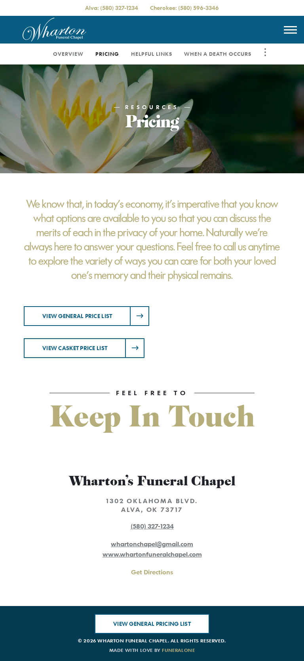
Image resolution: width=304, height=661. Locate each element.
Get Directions (152, 572)
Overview (68, 53)
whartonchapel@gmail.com (152, 544)
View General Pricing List (152, 623)
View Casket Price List (74, 348)
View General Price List (77, 316)
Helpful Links (151, 53)
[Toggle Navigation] (265, 52)
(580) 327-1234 (119, 7)
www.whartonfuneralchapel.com (152, 554)
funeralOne (178, 650)
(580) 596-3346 (198, 7)
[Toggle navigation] (290, 30)
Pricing (107, 53)
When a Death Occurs (217, 53)
